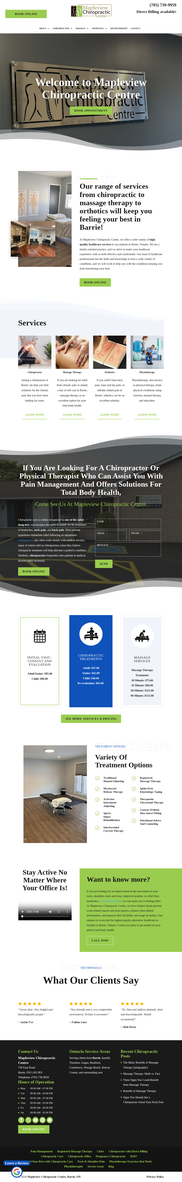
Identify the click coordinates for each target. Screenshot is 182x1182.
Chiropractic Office (79, 1156)
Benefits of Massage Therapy (139, 1090)
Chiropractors (25, 540)
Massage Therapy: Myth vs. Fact (141, 1073)
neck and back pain (110, 901)
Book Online (26, 13)
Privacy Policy (155, 1176)
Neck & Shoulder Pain (91, 1161)
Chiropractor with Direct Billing (128, 1151)
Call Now (100, 940)
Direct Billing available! (156, 11)
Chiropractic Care (52, 1156)
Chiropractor (61, 28)
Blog (111, 1166)
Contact (135, 28)
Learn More (34, 414)
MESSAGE (104, 545)
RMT (133, 1156)
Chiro (100, 1151)
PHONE (136, 533)
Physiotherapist (73, 1166)
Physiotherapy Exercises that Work (130, 1161)
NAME (102, 521)
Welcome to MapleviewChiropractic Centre (91, 88)
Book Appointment (91, 110)
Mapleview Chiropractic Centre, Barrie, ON (54, 1176)
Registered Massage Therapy (74, 1151)
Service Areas (95, 1166)
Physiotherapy (119, 28)
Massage (80, 28)
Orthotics (98, 28)
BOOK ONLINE (95, 282)
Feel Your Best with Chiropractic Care (49, 1161)
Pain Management (42, 1151)
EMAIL (102, 533)
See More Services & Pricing (91, 718)
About (42, 28)
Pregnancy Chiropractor (111, 1156)
